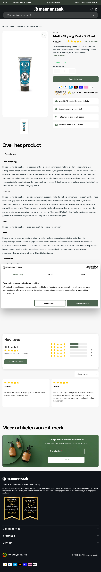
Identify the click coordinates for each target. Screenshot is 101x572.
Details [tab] (51, 274)
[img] (12, 382)
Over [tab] (83, 274)
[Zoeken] (95, 15)
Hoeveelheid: (59, 66)
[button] (4, 9)
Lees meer (58, 55)
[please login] (44, 35)
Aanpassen (48, 303)
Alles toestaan (82, 303)
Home (5, 26)
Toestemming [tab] (17, 274)
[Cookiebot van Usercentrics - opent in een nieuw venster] (87, 267)
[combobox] (50, 15)
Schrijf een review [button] (15, 362)
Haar (12, 26)
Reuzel (5, 238)
